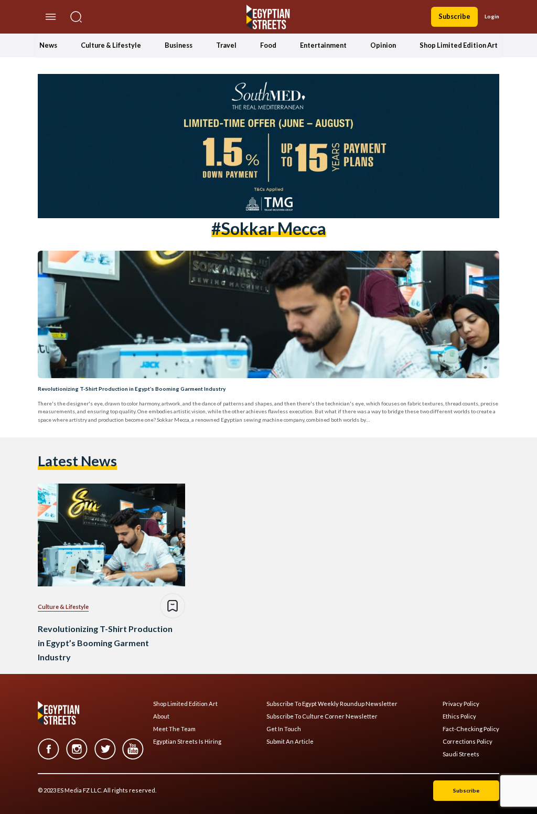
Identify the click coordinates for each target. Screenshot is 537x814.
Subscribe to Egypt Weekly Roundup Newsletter (332, 704)
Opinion (383, 45)
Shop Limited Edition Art (459, 45)
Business (178, 45)
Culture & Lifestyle (111, 45)
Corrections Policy (467, 741)
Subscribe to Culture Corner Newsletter (322, 716)
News (48, 45)
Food (268, 45)
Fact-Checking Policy (471, 729)
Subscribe (454, 16)
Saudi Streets (461, 754)
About (161, 716)
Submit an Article (290, 741)
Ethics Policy (459, 716)
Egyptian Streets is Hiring (187, 741)
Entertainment (323, 45)
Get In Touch (283, 729)
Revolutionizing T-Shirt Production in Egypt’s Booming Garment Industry (131, 388)
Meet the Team (174, 729)
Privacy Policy (461, 704)
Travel (226, 45)
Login (492, 16)
